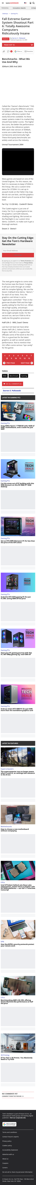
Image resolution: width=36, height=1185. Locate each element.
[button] (33, 3)
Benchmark (14, 376)
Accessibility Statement (10, 1150)
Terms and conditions (9, 1132)
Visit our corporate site (18, 1118)
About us (5, 1159)
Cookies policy (7, 1145)
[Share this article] (4, 51)
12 (25, 358)
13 (29, 358)
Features (6, 39)
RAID (5, 376)
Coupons (5, 1163)
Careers (5, 1168)
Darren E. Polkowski (18, 38)
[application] (18, 160)
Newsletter (30, 51)
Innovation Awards (19, 8)
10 (16, 358)
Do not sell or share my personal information (17, 1172)
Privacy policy (6, 1141)
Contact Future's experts (10, 1137)
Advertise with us (8, 1154)
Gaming (24, 376)
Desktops (5, 13)
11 (20, 358)
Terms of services (26, 261)
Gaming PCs (14, 13)
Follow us (19, 51)
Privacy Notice (28, 263)
